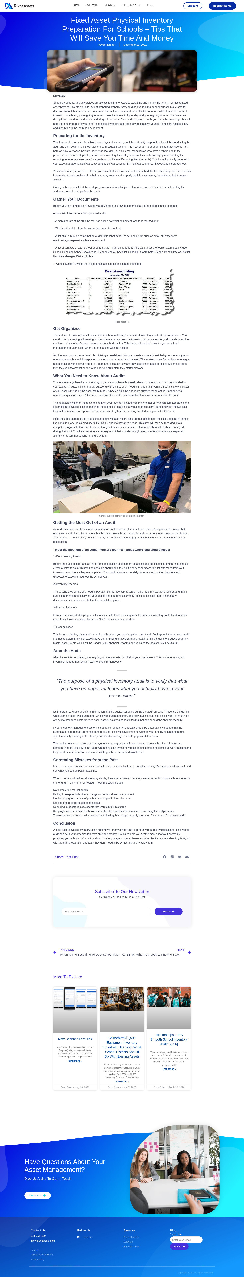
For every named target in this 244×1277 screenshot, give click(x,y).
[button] (164, 857)
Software (92, 4)
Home (75, 4)
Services (110, 4)
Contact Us (38, 1230)
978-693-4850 (38, 1235)
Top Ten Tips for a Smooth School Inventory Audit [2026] (169, 1039)
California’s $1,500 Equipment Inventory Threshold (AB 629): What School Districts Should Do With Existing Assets (122, 1047)
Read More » (75, 1061)
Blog (150, 4)
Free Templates (131, 4)
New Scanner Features (75, 1039)
